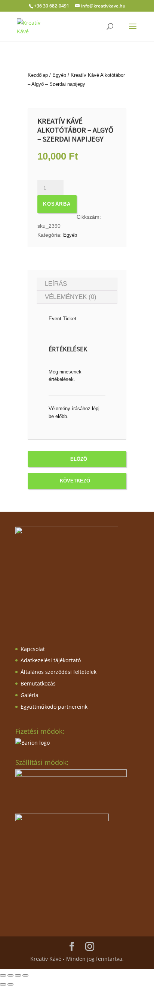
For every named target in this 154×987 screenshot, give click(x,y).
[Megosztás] (18, 975)
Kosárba (57, 204)
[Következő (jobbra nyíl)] (10, 984)
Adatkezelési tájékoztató (51, 660)
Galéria (29, 695)
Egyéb (59, 75)
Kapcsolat (33, 649)
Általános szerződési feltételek (58, 671)
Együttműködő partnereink (54, 706)
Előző (78, 459)
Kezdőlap (38, 75)
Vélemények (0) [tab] (70, 296)
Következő (75, 481)
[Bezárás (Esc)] (25, 975)
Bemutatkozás (38, 683)
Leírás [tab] (56, 283)
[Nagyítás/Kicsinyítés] (3, 975)
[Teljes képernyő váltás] (10, 975)
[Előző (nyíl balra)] (3, 984)
